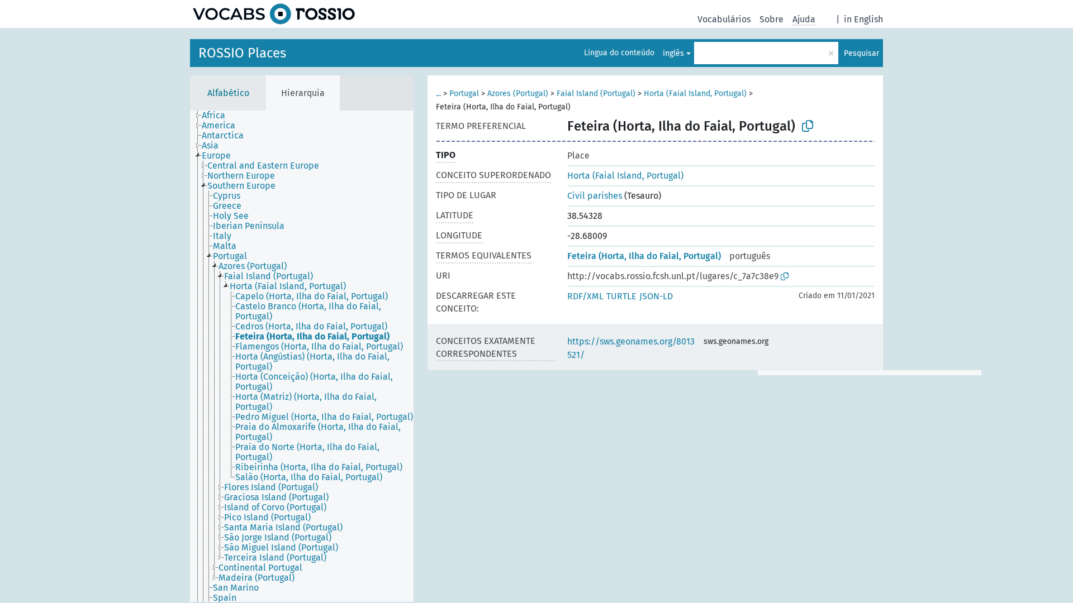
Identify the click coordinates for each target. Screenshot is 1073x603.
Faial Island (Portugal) (596, 93)
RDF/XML (585, 296)
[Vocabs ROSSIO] (274, 14)
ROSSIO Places (242, 53)
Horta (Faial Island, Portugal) (695, 93)
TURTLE (621, 296)
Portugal (464, 93)
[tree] (302, 356)
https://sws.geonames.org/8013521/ (631, 348)
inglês (673, 53)
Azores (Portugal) (517, 93)
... (438, 93)
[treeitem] (218, 116)
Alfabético (228, 93)
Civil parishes (594, 195)
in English (863, 19)
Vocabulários (724, 19)
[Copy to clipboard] (807, 126)
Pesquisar (861, 53)
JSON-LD (656, 296)
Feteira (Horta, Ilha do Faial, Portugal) (644, 256)
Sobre (771, 19)
